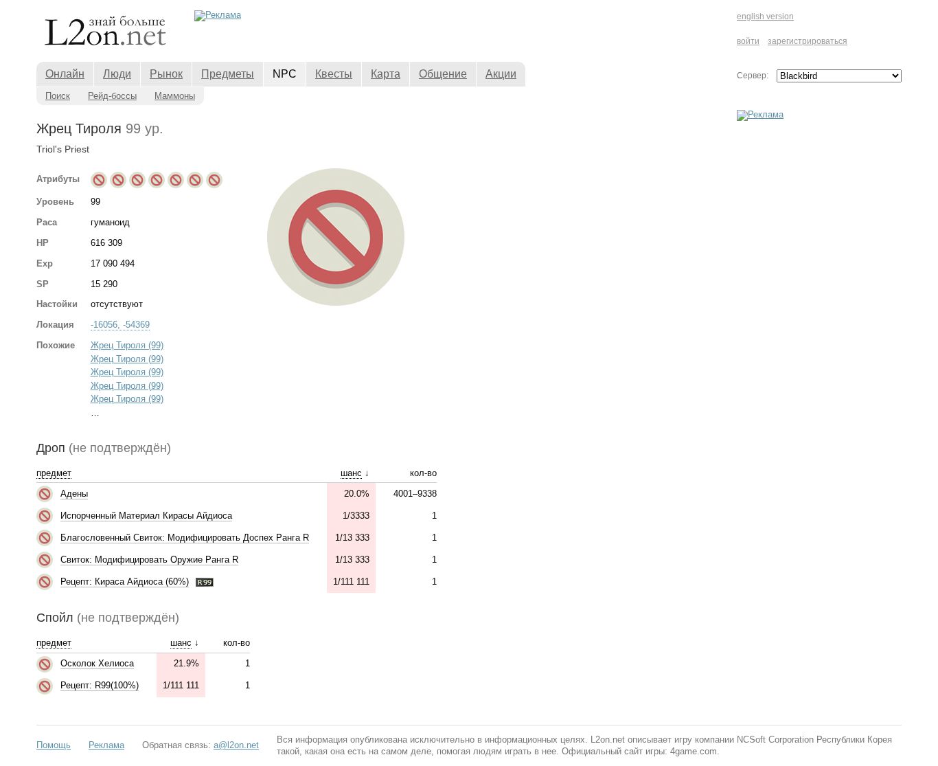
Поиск (57, 96)
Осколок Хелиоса (97, 663)
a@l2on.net (236, 745)
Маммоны (175, 96)
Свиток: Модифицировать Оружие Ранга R (149, 559)
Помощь (53, 745)
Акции (500, 74)
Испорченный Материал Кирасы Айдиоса (146, 515)
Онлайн (64, 74)
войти (748, 41)
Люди (117, 74)
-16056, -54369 (120, 324)
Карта (385, 74)
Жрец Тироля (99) (127, 345)
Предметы (227, 74)
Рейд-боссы (112, 96)
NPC (285, 74)
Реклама (106, 745)
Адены (74, 493)
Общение (443, 74)
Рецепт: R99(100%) (99, 685)
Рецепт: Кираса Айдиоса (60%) (124, 581)
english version (765, 16)
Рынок (166, 74)
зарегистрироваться (807, 41)
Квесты (333, 74)
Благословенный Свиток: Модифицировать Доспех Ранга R (184, 537)
